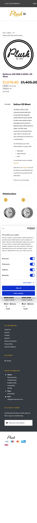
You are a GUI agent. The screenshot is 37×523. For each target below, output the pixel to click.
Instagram (25, 167)
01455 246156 (11, 394)
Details (13, 304)
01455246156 (16, 3)
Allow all (18, 288)
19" (11, 89)
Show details (27, 282)
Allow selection (18, 293)
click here (16, 163)
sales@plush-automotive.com (15, 399)
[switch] (32, 264)
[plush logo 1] (18, 54)
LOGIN (34, 3)
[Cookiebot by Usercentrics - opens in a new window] (27, 228)
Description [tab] (8, 104)
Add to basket (8, 306)
